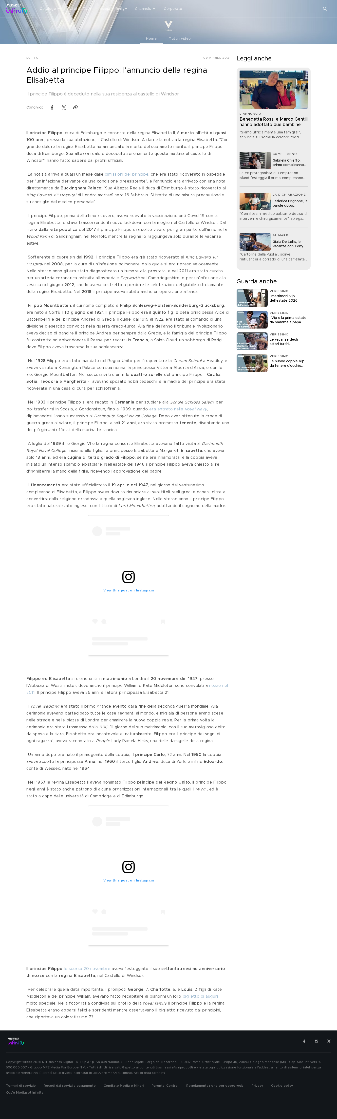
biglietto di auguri (200, 996)
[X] (329, 1041)
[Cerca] (325, 9)
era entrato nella (178, 409)
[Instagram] (316, 1041)
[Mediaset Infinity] (17, 9)
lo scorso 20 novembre (87, 969)
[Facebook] (304, 1041)
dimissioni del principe (127, 174)
